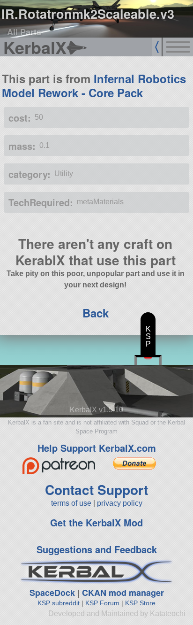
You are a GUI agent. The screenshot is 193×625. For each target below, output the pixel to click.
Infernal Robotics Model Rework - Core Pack (94, 85)
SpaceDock (52, 592)
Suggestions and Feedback (97, 549)
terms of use (71, 503)
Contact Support (96, 489)
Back (95, 313)
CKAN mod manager (123, 592)
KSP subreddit (58, 603)
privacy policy (119, 503)
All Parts (24, 32)
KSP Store (140, 603)
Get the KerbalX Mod (96, 522)
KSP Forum (102, 603)
